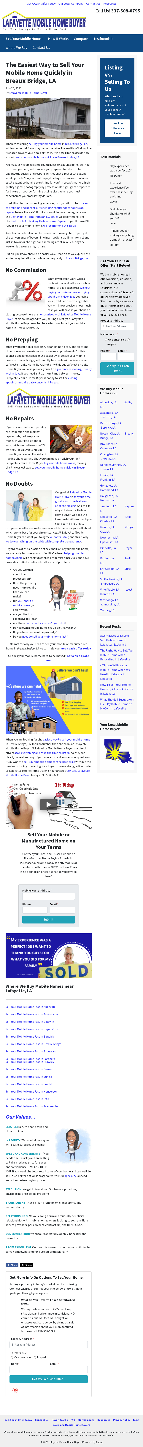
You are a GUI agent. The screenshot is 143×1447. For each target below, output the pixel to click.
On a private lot (23, 1357)
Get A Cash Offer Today (41, 4)
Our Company (86, 1420)
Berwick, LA (108, 428)
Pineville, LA (108, 548)
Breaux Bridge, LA (77, 258)
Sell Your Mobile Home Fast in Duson (29, 1069)
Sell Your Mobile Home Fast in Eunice (29, 1077)
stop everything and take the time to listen (42, 753)
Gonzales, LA (108, 486)
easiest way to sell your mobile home (66, 740)
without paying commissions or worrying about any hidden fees (69, 292)
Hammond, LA (109, 490)
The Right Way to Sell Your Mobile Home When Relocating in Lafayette (117, 655)
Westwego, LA (109, 600)
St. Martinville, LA (111, 579)
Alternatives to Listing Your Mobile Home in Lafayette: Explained (114, 640)
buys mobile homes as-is (59, 463)
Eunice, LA (106, 475)
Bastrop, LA (108, 417)
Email (54, 904)
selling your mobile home (45, 144)
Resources (109, 4)
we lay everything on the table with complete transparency (43, 541)
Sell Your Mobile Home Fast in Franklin (30, 1084)
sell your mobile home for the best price (49, 762)
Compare (81, 38)
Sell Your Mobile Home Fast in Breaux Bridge (33, 1044)
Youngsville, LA (110, 604)
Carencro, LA (108, 448)
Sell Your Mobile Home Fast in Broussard (31, 1051)
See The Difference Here (117, 128)
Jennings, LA (108, 506)
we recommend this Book (59, 226)
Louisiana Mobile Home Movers (71, 1425)
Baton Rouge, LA (110, 423)
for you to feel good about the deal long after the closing (73, 501)
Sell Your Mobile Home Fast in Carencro (30, 1059)
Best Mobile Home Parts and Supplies (34, 217)
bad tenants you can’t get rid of (45, 623)
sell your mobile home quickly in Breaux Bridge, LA (48, 157)
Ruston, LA (107, 558)
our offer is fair (59, 537)
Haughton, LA (109, 496)
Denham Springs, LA (113, 465)
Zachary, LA (107, 610)
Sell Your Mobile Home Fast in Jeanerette (32, 1106)
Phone (26, 904)
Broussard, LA (108, 444)
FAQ (73, 1420)
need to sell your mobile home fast (44, 637)
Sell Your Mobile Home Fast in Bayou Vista (32, 1029)
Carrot (99, 1442)
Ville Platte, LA (109, 590)
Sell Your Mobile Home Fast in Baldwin (30, 1022)
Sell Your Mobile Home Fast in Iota (27, 1099)
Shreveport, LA (109, 569)
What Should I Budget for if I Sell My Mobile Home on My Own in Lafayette (117, 704)
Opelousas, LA (109, 542)
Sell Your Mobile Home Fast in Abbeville (30, 1007)
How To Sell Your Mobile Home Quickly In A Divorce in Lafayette (116, 689)
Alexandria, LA (109, 413)
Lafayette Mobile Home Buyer (28, 93)
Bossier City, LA (110, 434)
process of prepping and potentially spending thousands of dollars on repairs (47, 207)
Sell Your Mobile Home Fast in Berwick (30, 1037)
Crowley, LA (108, 459)
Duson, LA (107, 469)
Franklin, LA (107, 480)
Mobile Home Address (37, 891)
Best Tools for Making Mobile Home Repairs (38, 221)
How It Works (58, 38)
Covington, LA (109, 454)
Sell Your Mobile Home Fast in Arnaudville (32, 1014)
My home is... (18, 1353)
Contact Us (93, 4)
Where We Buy (16, 47)
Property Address (21, 1339)
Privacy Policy (121, 1420)
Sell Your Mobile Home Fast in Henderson (32, 1092)
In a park (42, 1357)
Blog (136, 1420)
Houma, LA (107, 500)
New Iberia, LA (109, 538)
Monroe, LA (107, 527)
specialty (71, 1176)
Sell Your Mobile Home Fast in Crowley (30, 1062)
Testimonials (103, 38)
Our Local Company (70, 4)
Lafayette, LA (108, 517)
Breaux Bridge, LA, (76, 144)
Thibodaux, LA (110, 584)
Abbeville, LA (108, 402)
